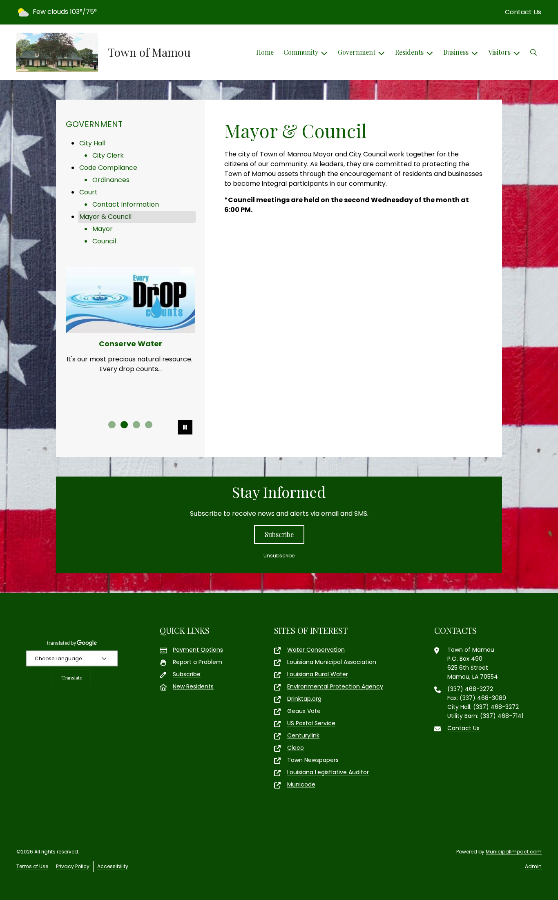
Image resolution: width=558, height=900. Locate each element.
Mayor (102, 229)
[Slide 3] (136, 425)
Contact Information (125, 204)
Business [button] (456, 52)
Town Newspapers (313, 760)
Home (265, 52)
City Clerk (108, 155)
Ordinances (110, 180)
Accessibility (112, 866)
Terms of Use (32, 866)
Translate (72, 677)
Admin (533, 866)
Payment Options (198, 650)
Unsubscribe (279, 555)
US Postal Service (311, 723)
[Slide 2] (124, 425)
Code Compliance (108, 167)
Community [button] (300, 52)
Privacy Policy (72, 866)
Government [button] (356, 52)
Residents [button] (409, 52)
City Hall (92, 143)
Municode (301, 784)
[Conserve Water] (130, 300)
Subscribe (279, 534)
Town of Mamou (149, 52)
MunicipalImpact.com (514, 851)
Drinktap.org (304, 699)
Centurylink (303, 735)
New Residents (193, 686)
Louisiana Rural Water (317, 674)
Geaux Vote (304, 711)
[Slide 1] (112, 425)
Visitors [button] (499, 52)
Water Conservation (316, 650)
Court (88, 192)
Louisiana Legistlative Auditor (328, 772)
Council (104, 241)
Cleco (295, 748)
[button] (533, 52)
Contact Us (523, 12)
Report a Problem (197, 662)
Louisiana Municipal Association (331, 662)
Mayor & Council (105, 216)
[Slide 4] (149, 425)
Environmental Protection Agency (335, 686)
